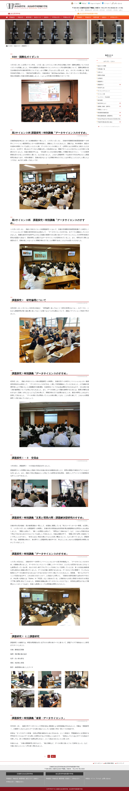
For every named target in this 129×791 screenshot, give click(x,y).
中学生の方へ (56, 17)
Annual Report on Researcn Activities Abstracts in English (110, 119)
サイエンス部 (101, 94)
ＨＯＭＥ (10, 46)
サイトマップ (120, 763)
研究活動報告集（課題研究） (105, 116)
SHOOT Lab (101, 87)
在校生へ (46, 17)
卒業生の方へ (67, 17)
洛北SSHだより (102, 103)
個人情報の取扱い (110, 763)
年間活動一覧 (101, 69)
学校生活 (20, 17)
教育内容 (29, 17)
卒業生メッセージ (102, 109)
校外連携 (100, 100)
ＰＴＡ (75, 3)
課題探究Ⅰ (25, 46)
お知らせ (100, 72)
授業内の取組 (101, 75)
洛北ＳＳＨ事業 (102, 66)
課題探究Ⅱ (101, 84)
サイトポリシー (98, 763)
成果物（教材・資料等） (104, 106)
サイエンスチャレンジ (104, 91)
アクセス (107, 3)
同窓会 (83, 3)
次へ (53, 756)
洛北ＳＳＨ (37, 17)
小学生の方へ (114, 17)
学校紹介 (12, 17)
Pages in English (95, 3)
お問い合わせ (118, 3)
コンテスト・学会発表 (104, 97)
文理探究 (100, 78)
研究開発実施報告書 (103, 112)
